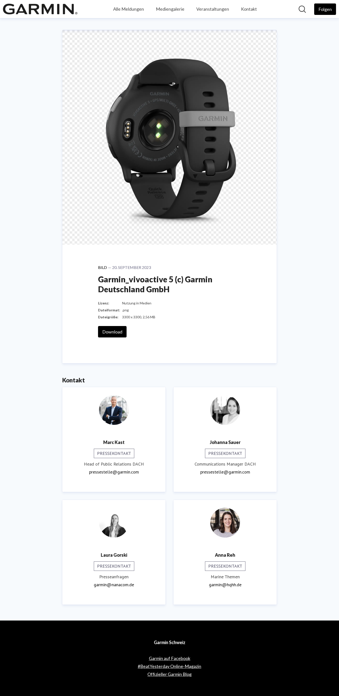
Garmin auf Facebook (169, 658)
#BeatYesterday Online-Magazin (169, 666)
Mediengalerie (170, 9)
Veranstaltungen (212, 9)
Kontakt (249, 9)
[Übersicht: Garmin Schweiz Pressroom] (40, 9)
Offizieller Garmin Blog (169, 674)
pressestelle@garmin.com (114, 472)
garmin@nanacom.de (114, 584)
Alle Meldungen (128, 9)
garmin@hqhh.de (225, 584)
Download (112, 331)
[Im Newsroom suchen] (302, 9)
